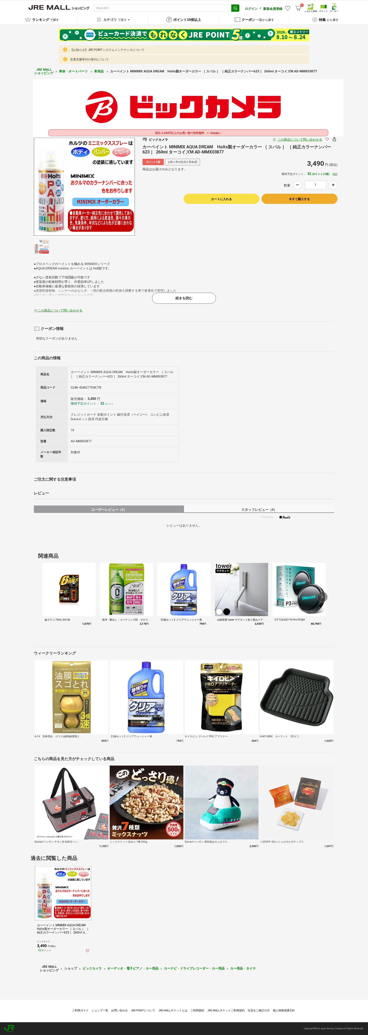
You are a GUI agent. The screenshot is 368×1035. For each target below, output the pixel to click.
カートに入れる (221, 199)
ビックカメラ (92, 968)
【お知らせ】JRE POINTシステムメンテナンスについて (107, 50)
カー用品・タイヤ (243, 968)
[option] (84, 186)
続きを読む (184, 298)
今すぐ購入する (299, 199)
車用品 (99, 71)
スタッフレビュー (259, 510)
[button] (322, 597)
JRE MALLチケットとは (172, 1010)
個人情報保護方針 (284, 1010)
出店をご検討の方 (259, 1010)
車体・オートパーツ (74, 71)
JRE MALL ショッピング (43, 71)
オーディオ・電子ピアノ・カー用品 (132, 968)
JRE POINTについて (143, 1010)
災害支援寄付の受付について (89, 59)
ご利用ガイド (80, 1010)
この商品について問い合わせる (299, 140)
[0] (298, 8)
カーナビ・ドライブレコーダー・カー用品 (194, 968)
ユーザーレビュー (109, 510)
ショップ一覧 (100, 1010)
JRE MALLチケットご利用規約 (226, 1010)
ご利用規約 (197, 1010)
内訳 (335, 174)
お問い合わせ (119, 1010)
